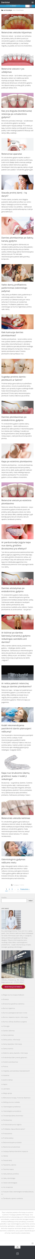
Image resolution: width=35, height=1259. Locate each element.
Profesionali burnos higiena (12, 1124)
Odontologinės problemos (12, 1107)
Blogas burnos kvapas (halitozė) (13, 995)
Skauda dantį (7, 1160)
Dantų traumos (8, 1048)
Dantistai (5, 2)
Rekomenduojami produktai (12, 1142)
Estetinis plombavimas (10, 1062)
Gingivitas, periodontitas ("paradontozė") (16, 1071)
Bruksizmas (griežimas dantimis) (13, 1004)
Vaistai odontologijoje (10, 1183)
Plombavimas (7, 1120)
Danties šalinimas (9, 1031)
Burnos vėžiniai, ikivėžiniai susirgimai (15, 1022)
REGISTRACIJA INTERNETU (13, 987)
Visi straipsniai (8, 1187)
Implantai (6, 1075)
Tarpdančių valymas (9, 1165)
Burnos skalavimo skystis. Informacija (15, 1017)
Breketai (6, 999)
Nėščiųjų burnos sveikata (11, 1102)
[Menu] (32, 2)
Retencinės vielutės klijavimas (16, 32)
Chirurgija (6, 1026)
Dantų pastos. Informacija (11, 1040)
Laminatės (6, 1089)
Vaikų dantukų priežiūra (11, 1174)
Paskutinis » (24, 889)
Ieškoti (30, 900)
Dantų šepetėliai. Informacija (12, 1044)
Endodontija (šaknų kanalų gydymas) (15, 1057)
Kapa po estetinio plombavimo (16, 461)
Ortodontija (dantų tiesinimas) (13, 1116)
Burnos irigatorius (9, 1008)
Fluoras (5, 1066)
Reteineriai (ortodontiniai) (11, 1147)
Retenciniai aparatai (11, 153)
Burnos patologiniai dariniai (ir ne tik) (15, 1013)
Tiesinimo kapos (8, 1169)
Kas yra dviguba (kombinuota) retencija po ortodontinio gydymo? (16, 113)
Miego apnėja (7, 1093)
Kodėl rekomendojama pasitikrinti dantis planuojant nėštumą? (16, 728)
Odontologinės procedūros (12, 1111)
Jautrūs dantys (8, 1080)
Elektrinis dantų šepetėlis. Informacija (15, 1053)
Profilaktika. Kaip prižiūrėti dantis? (14, 1129)
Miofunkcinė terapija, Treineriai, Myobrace (16, 1098)
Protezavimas (7, 1133)
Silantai (5, 1156)
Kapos (5, 1084)
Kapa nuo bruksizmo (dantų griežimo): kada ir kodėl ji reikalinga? (15, 776)
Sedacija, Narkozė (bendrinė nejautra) (15, 1151)
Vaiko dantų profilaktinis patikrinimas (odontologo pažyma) (14, 287)
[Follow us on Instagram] (17, 1253)
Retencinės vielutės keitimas (15, 818)
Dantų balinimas (8, 1035)
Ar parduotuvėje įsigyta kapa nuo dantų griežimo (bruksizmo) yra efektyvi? (16, 545)
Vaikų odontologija (9, 1178)
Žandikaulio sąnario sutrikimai (13, 1198)
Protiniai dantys (8, 1138)
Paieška (3, 897)
